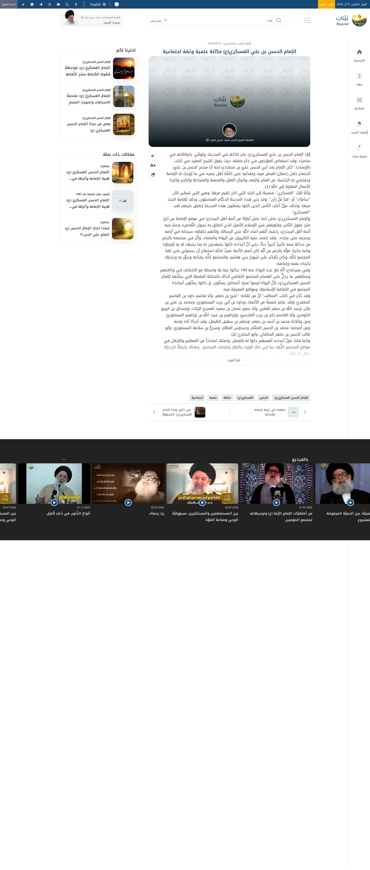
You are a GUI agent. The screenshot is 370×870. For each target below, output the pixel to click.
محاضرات (104, 166)
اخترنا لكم (126, 50)
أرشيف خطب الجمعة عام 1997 (92, 194)
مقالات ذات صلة (119, 154)
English (95, 4)
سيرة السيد (111, 22)
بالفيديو (300, 459)
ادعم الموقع (8, 4)
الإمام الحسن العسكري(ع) (96, 62)
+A (153, 165)
